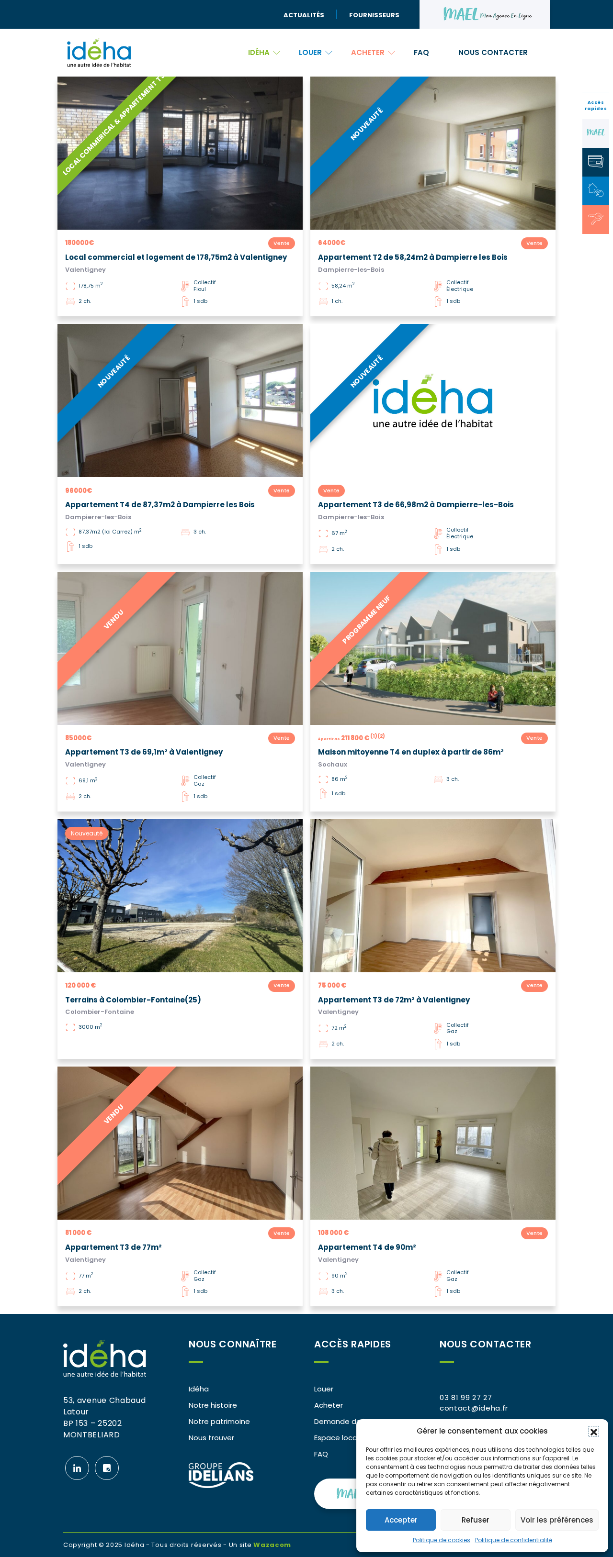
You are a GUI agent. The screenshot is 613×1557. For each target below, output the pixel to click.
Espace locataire (344, 1438)
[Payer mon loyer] (595, 161)
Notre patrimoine (219, 1421)
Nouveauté (86, 833)
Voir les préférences (557, 1520)
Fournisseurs (374, 14)
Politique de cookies (441, 1540)
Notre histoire (213, 1405)
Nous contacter (493, 52)
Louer (310, 52)
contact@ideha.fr (474, 1408)
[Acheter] (595, 218)
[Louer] (595, 190)
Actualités (304, 14)
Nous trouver (211, 1438)
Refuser (475, 1520)
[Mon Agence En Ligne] (595, 132)
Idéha (259, 52)
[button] (594, 1431)
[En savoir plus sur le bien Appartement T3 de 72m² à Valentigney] (433, 895)
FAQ (421, 52)
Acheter (368, 52)
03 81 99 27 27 (466, 1397)
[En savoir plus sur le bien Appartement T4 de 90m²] (433, 1143)
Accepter (401, 1520)
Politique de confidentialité (513, 1540)
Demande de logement (356, 1421)
